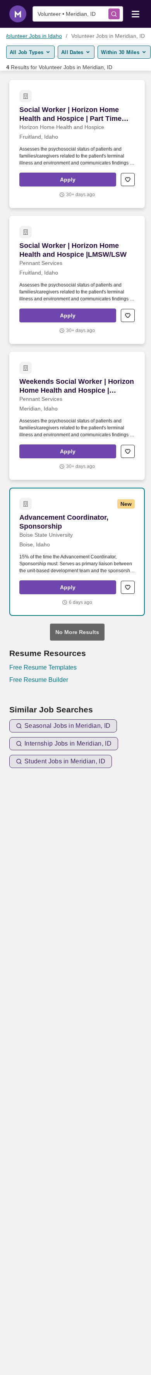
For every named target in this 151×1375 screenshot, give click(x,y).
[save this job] (128, 179)
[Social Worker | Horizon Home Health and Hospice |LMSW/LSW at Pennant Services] (77, 280)
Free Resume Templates (43, 667)
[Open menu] (135, 13)
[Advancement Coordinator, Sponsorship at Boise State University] (77, 551)
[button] (67, 179)
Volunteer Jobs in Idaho (33, 36)
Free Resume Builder (38, 679)
